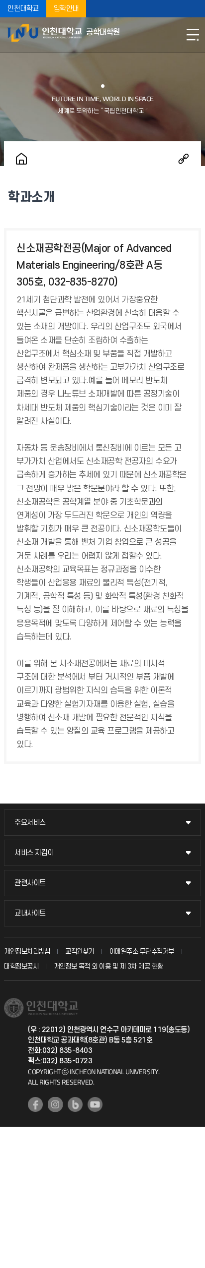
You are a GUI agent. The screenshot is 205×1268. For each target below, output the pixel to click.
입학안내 (66, 8)
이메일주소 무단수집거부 (141, 951)
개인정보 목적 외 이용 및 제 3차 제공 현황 (108, 966)
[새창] (35, 1104)
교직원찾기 (79, 951)
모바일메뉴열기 (192, 34)
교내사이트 (30, 913)
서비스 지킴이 (34, 853)
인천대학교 (23, 8)
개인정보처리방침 (27, 951)
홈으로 (21, 159)
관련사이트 (30, 883)
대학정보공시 (21, 966)
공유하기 (183, 158)
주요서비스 (30, 822)
